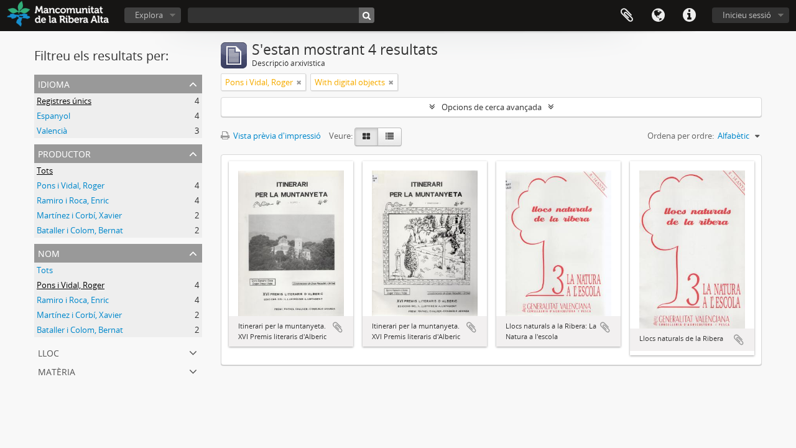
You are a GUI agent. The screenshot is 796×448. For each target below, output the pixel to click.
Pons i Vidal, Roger (70, 185)
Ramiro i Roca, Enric (73, 200)
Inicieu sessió (747, 15)
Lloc (48, 351)
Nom (49, 252)
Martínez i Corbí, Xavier (79, 215)
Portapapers (626, 15)
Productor (64, 152)
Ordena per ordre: (680, 135)
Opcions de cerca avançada (492, 107)
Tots (45, 170)
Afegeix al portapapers (337, 327)
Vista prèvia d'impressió (276, 135)
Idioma (657, 15)
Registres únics (64, 100)
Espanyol (53, 115)
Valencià (52, 130)
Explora (149, 15)
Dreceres (689, 15)
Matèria (56, 370)
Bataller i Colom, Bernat (80, 230)
